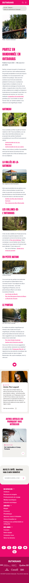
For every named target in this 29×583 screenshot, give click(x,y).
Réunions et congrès (10, 494)
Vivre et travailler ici (10, 519)
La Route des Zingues (11, 298)
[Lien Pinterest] (20, 547)
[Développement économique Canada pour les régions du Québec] (9, 565)
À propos (6, 530)
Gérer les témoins (9, 538)
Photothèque (8, 514)
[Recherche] (23, 2)
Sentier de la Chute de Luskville (14, 342)
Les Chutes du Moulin (11, 294)
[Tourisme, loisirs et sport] (23, 565)
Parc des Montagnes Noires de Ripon (15, 296)
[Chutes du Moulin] (14, 267)
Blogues (10, 7)
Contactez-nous (9, 535)
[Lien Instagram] (9, 547)
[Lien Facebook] (4, 547)
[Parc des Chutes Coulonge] (14, 315)
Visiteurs (6, 492)
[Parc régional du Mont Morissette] (14, 176)
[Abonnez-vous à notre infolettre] (23, 478)
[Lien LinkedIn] (14, 551)
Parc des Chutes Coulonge (12, 340)
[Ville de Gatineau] (7, 570)
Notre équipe (8, 532)
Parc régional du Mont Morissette (14, 203)
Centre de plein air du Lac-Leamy (14, 146)
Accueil (5, 7)
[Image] (14, 119)
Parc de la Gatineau (15, 240)
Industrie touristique (10, 502)
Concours (7, 511)
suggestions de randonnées (16, 96)
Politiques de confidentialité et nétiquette (13, 523)
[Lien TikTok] (14, 547)
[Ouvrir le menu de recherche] (26, 2)
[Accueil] (8, 2)
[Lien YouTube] (25, 547)
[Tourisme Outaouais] (14, 561)
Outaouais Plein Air (18, 349)
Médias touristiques (10, 500)
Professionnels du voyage (12, 497)
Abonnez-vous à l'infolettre (12, 516)
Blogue (6, 508)
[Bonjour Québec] (22, 570)
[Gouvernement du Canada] (14, 570)
